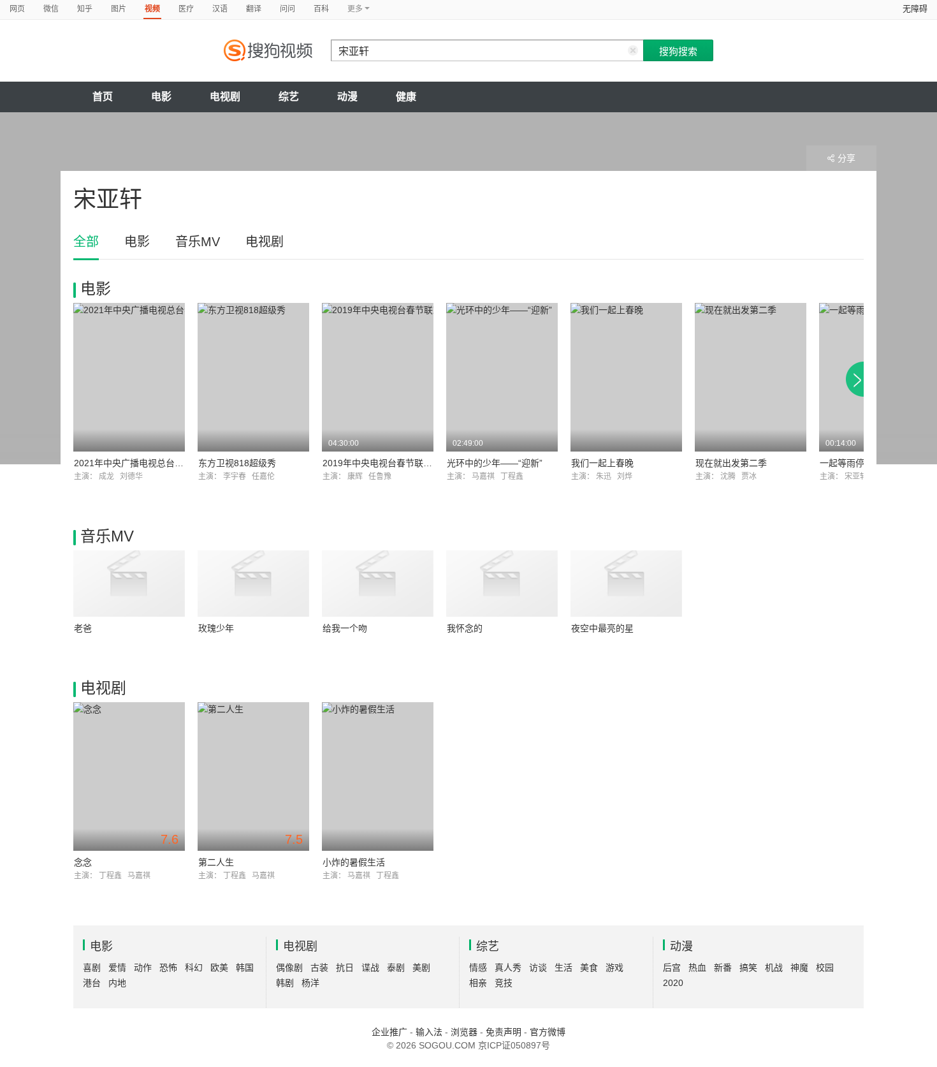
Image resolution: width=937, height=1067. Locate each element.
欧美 (219, 967)
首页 (102, 96)
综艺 (289, 96)
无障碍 (915, 8)
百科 (321, 8)
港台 (92, 983)
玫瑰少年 (216, 628)
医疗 (186, 8)
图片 (118, 8)
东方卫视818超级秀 (237, 463)
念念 (83, 862)
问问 (287, 8)
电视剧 (225, 96)
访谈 (538, 967)
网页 (17, 8)
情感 (478, 967)
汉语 (220, 8)
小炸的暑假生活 (354, 862)
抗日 (345, 967)
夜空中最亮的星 (602, 628)
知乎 (84, 8)
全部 (86, 242)
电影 (161, 96)
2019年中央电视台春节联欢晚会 (386, 463)
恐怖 (168, 967)
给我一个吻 (345, 628)
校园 (825, 967)
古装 (319, 967)
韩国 (245, 967)
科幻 (194, 967)
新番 (723, 967)
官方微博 (547, 1032)
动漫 (347, 96)
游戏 (614, 967)
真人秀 (508, 967)
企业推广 (389, 1032)
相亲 (478, 983)
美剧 (421, 967)
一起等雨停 (842, 463)
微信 (51, 8)
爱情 (117, 967)
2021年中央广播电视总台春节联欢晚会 (151, 463)
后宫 (672, 967)
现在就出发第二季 (731, 463)
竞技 (503, 983)
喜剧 (92, 967)
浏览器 (464, 1032)
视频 (152, 8)
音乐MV (197, 242)
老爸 (83, 628)
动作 (143, 967)
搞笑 (748, 967)
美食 (589, 967)
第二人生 (216, 862)
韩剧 (285, 983)
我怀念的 (465, 628)
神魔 (799, 967)
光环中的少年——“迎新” (494, 463)
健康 (406, 96)
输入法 (429, 1032)
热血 (697, 967)
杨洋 (310, 983)
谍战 (370, 967)
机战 (774, 967)
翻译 (253, 8)
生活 (563, 967)
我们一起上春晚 (602, 463)
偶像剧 (289, 967)
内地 (117, 983)
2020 (673, 983)
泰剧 (396, 967)
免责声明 (503, 1032)
